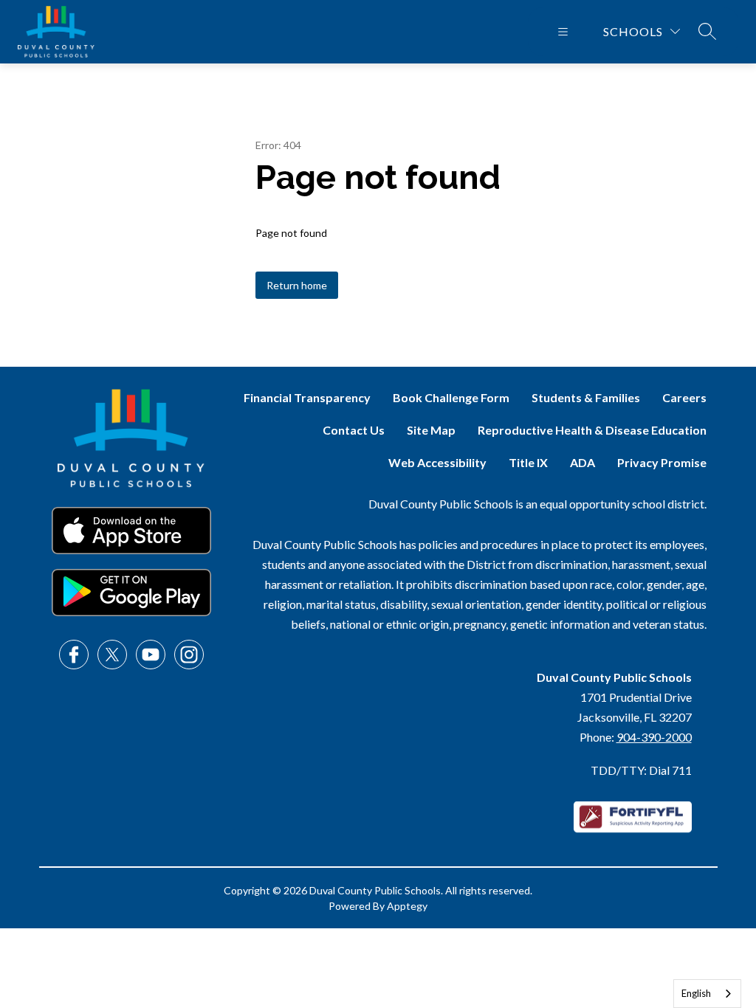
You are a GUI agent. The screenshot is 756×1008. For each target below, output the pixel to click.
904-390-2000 (654, 737)
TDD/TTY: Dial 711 (641, 770)
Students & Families (586, 397)
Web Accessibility (437, 462)
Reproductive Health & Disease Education (592, 430)
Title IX (528, 462)
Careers (684, 397)
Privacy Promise (662, 462)
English (696, 993)
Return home (297, 285)
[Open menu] (563, 31)
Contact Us (354, 430)
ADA (582, 462)
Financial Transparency (307, 397)
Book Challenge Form (451, 397)
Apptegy (407, 906)
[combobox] (707, 993)
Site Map (431, 430)
